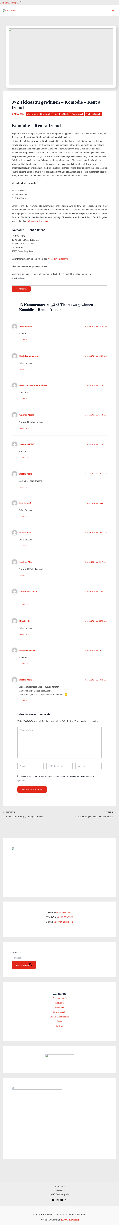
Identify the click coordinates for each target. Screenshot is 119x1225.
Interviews (59, 1003)
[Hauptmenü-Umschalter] (113, 10)
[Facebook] (53, 1200)
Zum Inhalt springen (9, 2)
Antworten (24, 340)
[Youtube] (61, 1200)
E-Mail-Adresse (18, 278)
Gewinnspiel (77, 114)
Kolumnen (59, 1007)
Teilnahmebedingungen (37, 221)
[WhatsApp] (66, 1200)
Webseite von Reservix (57, 259)
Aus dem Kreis (61, 114)
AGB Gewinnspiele (59, 1194)
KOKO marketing (70, 1219)
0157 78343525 (63, 912)
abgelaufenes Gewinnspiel (39, 114)
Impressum (60, 1186)
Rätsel (59, 1021)
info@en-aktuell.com (63, 922)
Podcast (59, 1026)
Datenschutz (59, 1190)
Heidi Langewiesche (29, 356)
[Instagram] (57, 1200)
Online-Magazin (93, 114)
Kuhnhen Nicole (27, 650)
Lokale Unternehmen (59, 1016)
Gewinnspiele (59, 1012)
